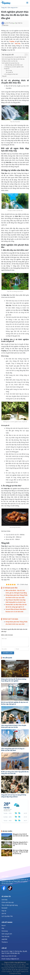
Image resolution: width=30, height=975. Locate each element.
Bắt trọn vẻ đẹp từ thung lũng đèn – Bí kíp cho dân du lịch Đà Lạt (20, 851)
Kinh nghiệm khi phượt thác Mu (10, 63)
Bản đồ (17, 953)
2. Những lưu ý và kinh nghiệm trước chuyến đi (14, 67)
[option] (15, 671)
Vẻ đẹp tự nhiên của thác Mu (10, 61)
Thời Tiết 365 (5, 936)
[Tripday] (5, 2)
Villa (3, 928)
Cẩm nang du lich (12, 7)
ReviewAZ (4, 908)
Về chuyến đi (9, 72)
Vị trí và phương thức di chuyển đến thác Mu (14, 57)
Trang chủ (4, 7)
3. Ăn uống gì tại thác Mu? (11, 74)
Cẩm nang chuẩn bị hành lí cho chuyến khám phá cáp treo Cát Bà (13, 726)
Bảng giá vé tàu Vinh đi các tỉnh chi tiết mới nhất (20, 834)
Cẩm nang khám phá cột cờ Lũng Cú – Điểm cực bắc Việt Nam (13, 749)
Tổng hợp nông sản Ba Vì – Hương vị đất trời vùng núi (20, 843)
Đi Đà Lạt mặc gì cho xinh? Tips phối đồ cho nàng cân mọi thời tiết (15, 772)
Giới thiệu (4, 900)
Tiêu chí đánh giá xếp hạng (10, 905)
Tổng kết (4, 76)
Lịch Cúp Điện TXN (7, 916)
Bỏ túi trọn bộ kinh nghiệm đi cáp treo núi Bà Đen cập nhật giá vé (14, 703)
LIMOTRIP (4, 939)
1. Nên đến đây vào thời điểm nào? (13, 65)
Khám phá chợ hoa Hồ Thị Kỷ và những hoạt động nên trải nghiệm (13, 680)
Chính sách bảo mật (8, 902)
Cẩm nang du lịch (7, 934)
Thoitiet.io (5, 942)
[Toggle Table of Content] (25, 54)
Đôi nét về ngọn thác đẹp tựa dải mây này (13, 59)
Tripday (11, 41)
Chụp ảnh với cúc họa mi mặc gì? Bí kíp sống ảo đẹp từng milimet (13, 796)
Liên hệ (4, 913)
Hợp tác (4, 911)
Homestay (5, 931)
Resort (4, 925)
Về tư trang (9, 70)
